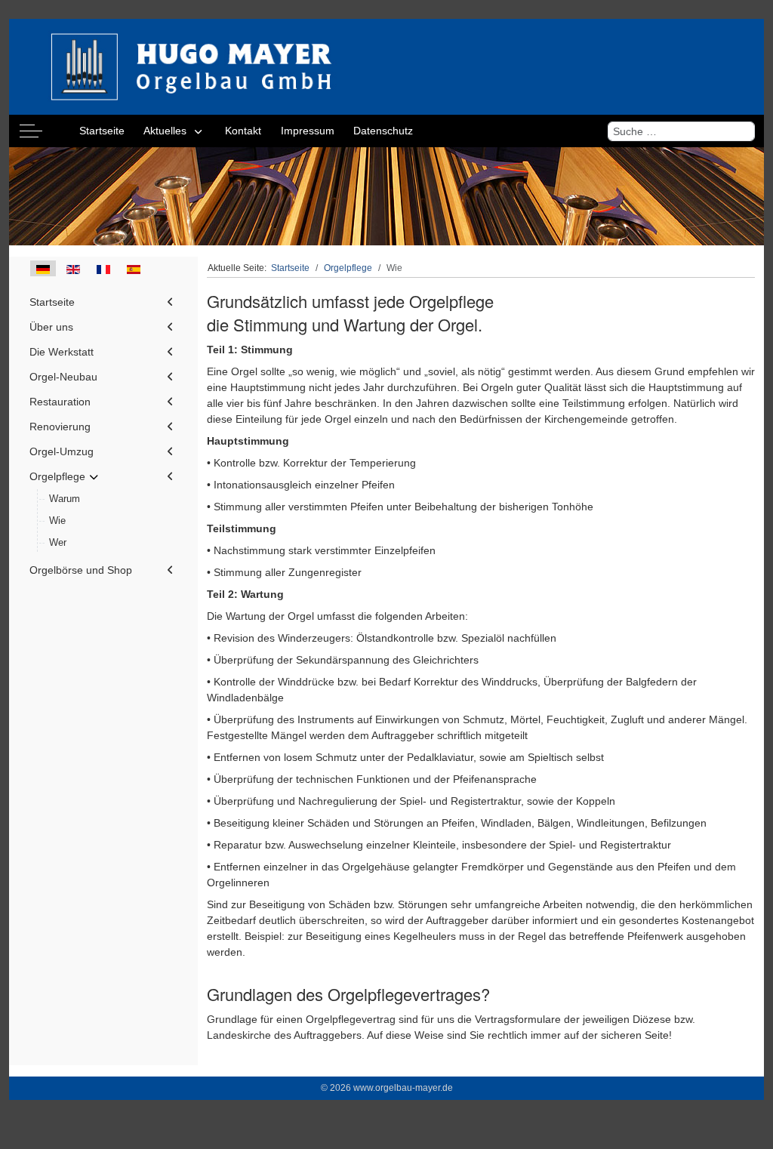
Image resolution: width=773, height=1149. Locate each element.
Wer (57, 542)
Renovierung (60, 426)
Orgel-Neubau (63, 377)
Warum (64, 498)
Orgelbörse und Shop (80, 570)
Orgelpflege (57, 476)
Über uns (51, 327)
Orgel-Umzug (61, 451)
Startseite (52, 302)
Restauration (60, 402)
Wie (57, 520)
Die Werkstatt (61, 352)
